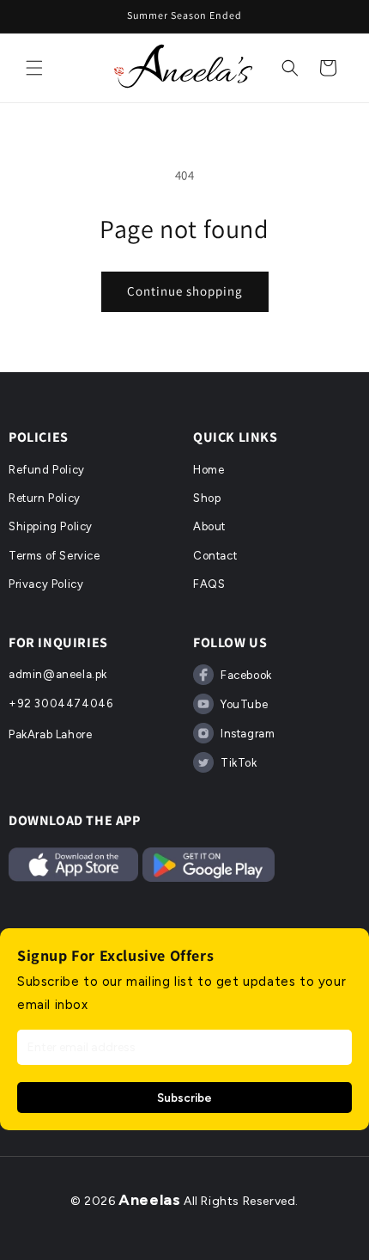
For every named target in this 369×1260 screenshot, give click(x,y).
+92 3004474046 (60, 703)
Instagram (248, 733)
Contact (215, 555)
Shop (207, 498)
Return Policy (45, 498)
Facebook (246, 675)
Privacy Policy (46, 584)
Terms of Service (54, 555)
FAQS (209, 584)
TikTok (239, 762)
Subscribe (184, 1097)
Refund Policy (47, 469)
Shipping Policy (51, 526)
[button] (34, 68)
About (209, 526)
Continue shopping (185, 291)
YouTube (244, 704)
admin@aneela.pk (58, 674)
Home (208, 469)
